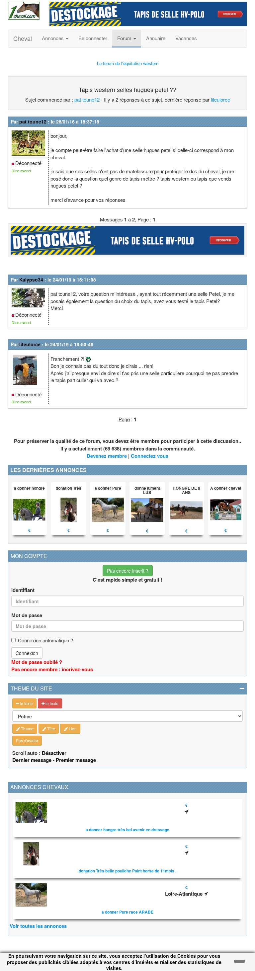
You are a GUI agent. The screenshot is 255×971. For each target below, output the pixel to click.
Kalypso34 (31, 279)
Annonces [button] (53, 38)
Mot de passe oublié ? (36, 662)
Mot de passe (26, 615)
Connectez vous (149, 455)
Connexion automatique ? (45, 640)
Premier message (76, 760)
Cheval (22, 38)
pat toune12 (87, 99)
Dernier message (31, 760)
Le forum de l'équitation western (127, 63)
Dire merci (21, 170)
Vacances (186, 38)
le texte (26, 703)
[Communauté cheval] (24, 11)
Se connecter (92, 38)
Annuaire (155, 38)
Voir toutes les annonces (38, 926)
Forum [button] (125, 38)
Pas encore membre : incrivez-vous (52, 669)
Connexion (27, 653)
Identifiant (23, 590)
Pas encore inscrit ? (127, 570)
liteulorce (220, 99)
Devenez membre (107, 455)
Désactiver (54, 753)
